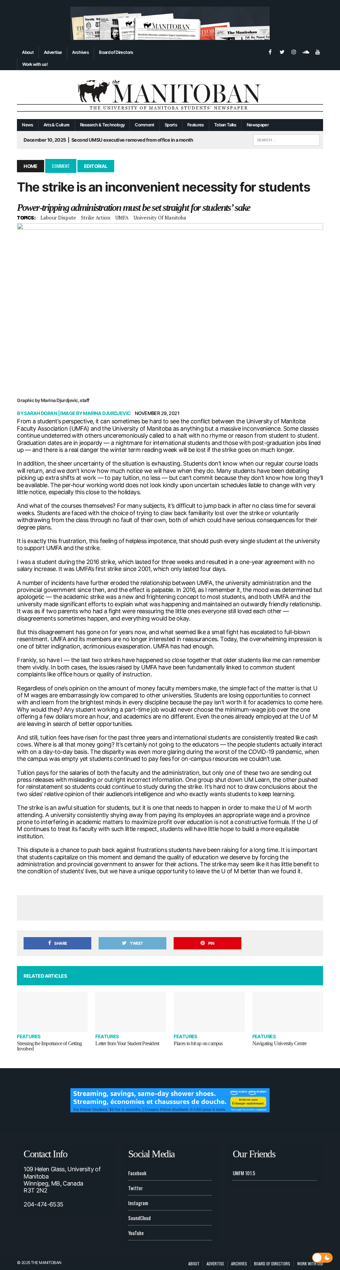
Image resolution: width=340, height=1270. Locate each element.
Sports (171, 124)
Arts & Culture (56, 124)
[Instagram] (294, 51)
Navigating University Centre (279, 1043)
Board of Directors (116, 52)
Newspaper (258, 124)
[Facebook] (270, 51)
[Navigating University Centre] (287, 1012)
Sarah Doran (40, 413)
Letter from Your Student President (127, 1043)
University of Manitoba (159, 217)
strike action (95, 217)
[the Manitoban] (170, 94)
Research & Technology (102, 124)
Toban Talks (225, 124)
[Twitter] (282, 51)
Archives (80, 52)
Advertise (53, 52)
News (27, 124)
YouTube (136, 1232)
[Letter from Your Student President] (130, 1012)
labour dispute (58, 217)
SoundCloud (139, 1217)
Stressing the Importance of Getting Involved (49, 1046)
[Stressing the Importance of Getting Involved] (52, 1012)
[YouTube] (317, 51)
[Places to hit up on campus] (209, 1012)
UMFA (121, 217)
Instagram (138, 1202)
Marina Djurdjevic (106, 413)
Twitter (135, 1188)
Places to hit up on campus (198, 1043)
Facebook (137, 1173)
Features (195, 124)
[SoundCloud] (305, 51)
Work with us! (34, 64)
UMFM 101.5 (244, 1173)
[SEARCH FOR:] (286, 139)
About (28, 52)
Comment (144, 124)
